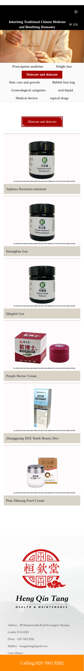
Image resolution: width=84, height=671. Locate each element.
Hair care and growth (24, 82)
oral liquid (65, 90)
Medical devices (27, 98)
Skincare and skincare (42, 74)
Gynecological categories (28, 90)
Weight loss (64, 66)
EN (75, 25)
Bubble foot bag (63, 82)
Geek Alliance (15, 653)
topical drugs (59, 98)
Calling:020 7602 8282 (42, 662)
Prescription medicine (27, 66)
